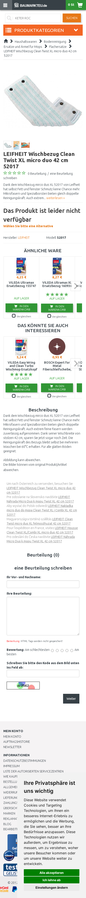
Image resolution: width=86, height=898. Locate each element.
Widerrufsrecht (15, 792)
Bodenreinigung (55, 41)
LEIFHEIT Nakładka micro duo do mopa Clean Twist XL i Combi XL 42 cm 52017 (42, 510)
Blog (7, 824)
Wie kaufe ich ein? (16, 776)
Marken (9, 813)
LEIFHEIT (24, 237)
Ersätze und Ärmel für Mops (23, 46)
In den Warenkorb (21, 308)
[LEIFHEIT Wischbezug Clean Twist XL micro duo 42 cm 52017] (43, 101)
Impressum (11, 766)
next (75, 286)
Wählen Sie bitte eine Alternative (41, 217)
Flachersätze (58, 46)
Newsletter (12, 747)
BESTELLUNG (12, 782)
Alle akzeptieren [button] (51, 873)
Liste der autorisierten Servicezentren (33, 771)
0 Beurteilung (37, 173)
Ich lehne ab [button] (52, 880)
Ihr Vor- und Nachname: (24, 577)
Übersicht (11, 808)
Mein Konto (12, 736)
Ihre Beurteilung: (19, 593)
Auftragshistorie (16, 741)
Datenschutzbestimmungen (24, 760)
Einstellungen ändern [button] (52, 887)
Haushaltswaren (26, 41)
